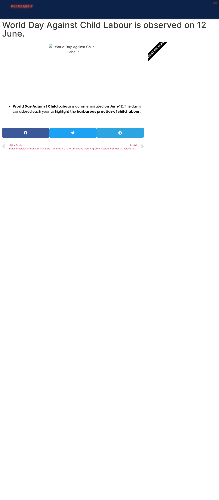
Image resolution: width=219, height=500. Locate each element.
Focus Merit (22, 6)
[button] (215, 3)
